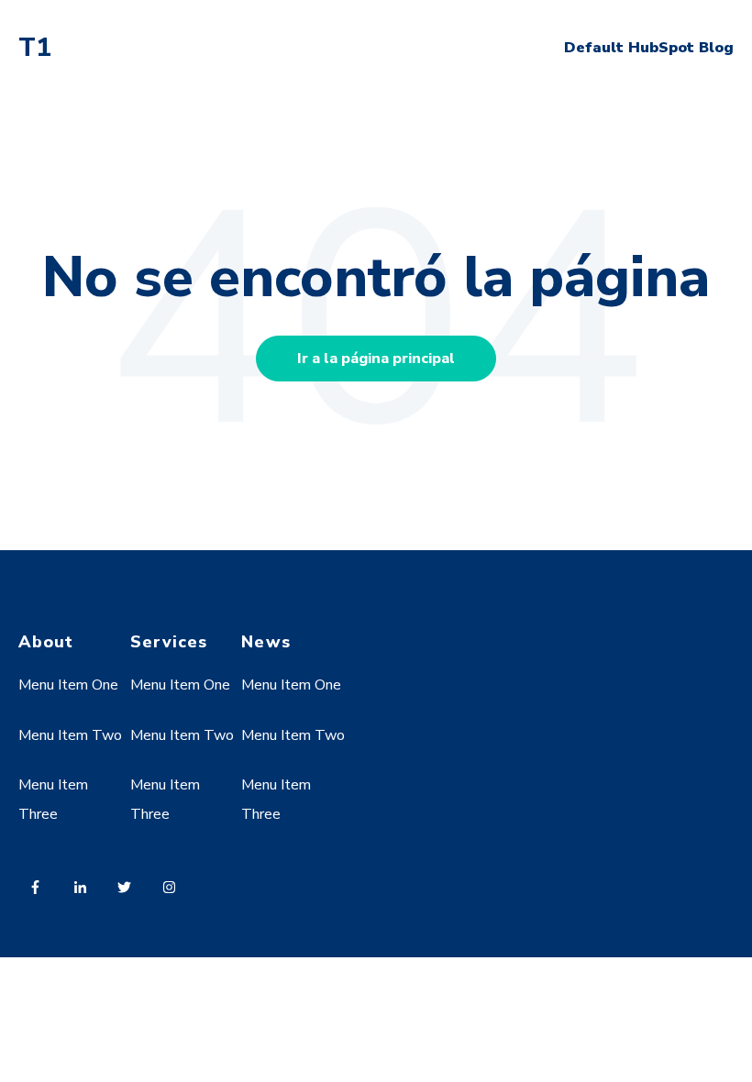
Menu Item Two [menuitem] (70, 735)
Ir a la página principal (376, 358)
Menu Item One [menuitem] (68, 685)
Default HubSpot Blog (649, 48)
